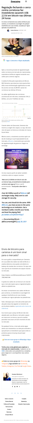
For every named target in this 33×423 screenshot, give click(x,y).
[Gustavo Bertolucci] (8, 30)
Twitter (8, 121)
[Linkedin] (14, 386)
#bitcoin (24, 193)
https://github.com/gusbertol (18, 376)
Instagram (10, 366)
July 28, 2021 (22, 221)
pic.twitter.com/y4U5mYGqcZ (12, 215)
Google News (26, 366)
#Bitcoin (5, 205)
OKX (3, 351)
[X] (19, 386)
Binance (11, 141)
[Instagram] (15, 393)
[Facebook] (12, 386)
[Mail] (17, 386)
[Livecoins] (15, 1)
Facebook (24, 364)
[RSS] (18, 393)
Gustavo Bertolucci (14, 30)
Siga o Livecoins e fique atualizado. (18, 61)
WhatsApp (24, 361)
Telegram (5, 364)
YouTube (17, 366)
